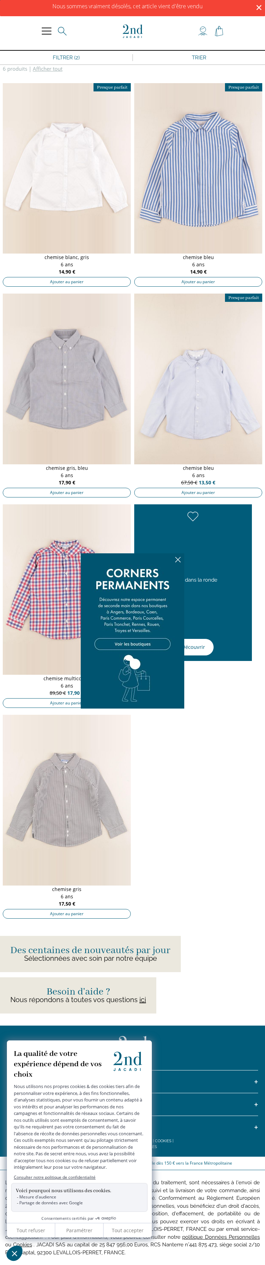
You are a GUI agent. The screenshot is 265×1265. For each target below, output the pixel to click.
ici (142, 1000)
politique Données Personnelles (221, 1237)
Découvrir (193, 646)
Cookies (163, 1141)
